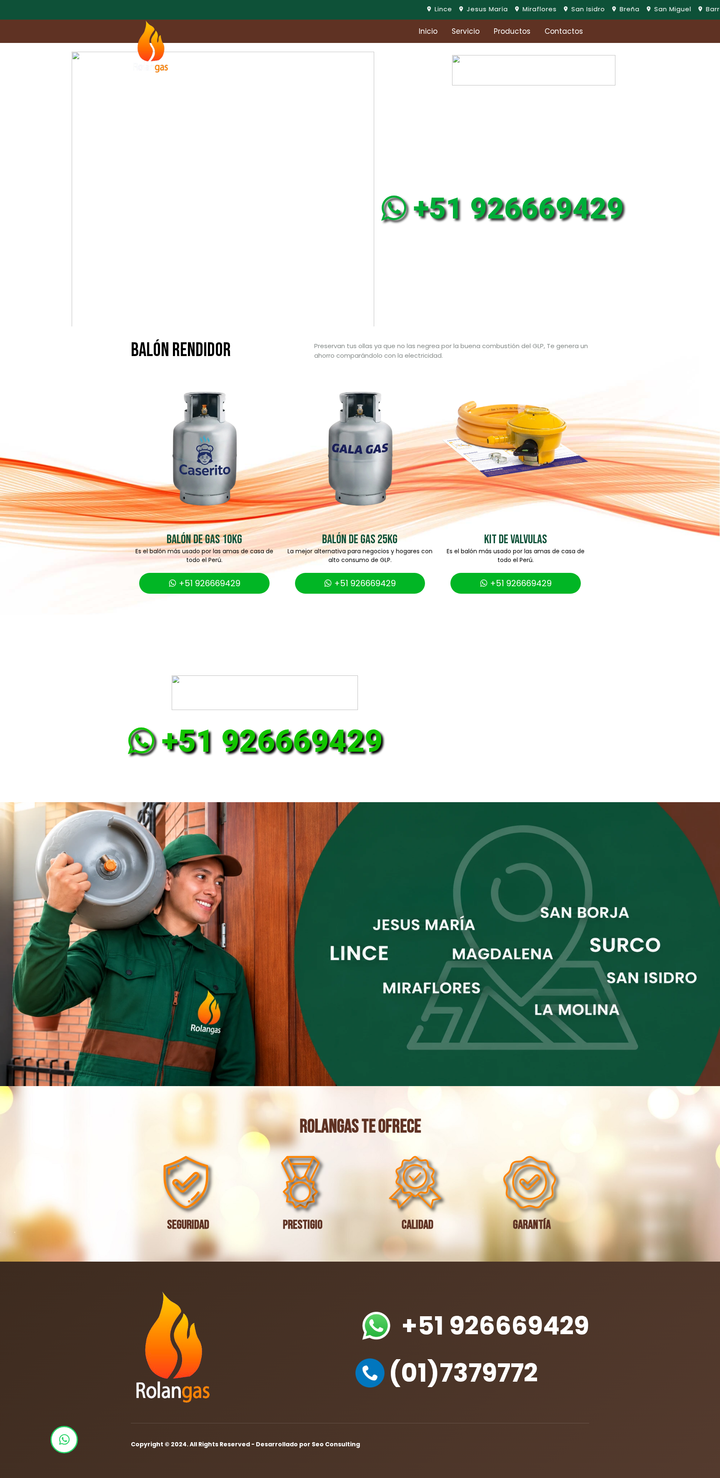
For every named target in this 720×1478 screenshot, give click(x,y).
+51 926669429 (511, 208)
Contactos (564, 31)
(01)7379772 (463, 1372)
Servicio (466, 31)
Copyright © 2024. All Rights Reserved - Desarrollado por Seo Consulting (245, 1444)
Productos (512, 31)
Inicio (428, 31)
